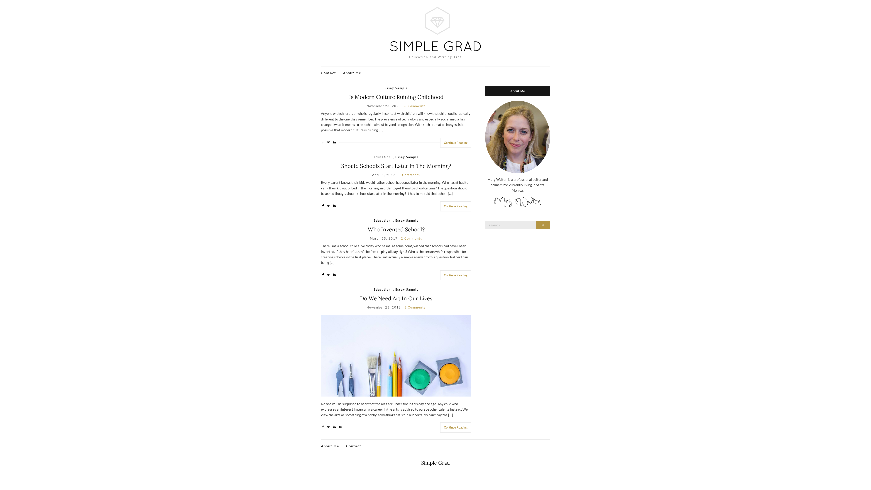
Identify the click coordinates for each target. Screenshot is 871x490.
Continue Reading (455, 143)
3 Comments (409, 175)
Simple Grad (435, 463)
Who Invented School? (396, 229)
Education (382, 157)
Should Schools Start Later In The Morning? (396, 165)
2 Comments (411, 238)
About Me (352, 73)
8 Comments (415, 307)
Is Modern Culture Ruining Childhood (396, 96)
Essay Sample (396, 88)
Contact (328, 73)
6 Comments (415, 106)
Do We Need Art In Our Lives (396, 298)
